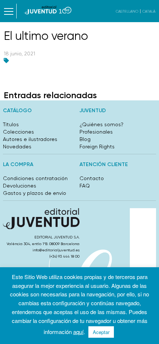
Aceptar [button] (101, 332)
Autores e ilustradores (30, 139)
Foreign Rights (97, 146)
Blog (85, 139)
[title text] (48, 10)
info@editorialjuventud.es (56, 250)
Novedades (17, 146)
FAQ (85, 186)
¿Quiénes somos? (102, 124)
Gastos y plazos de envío (34, 193)
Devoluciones (19, 186)
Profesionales (96, 132)
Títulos (11, 124)
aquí (78, 332)
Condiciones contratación (35, 178)
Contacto (92, 178)
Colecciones (18, 132)
